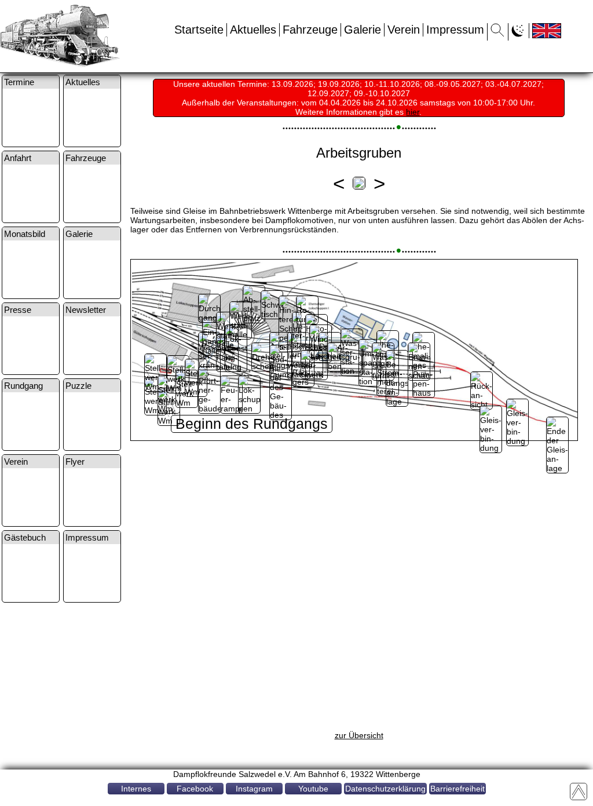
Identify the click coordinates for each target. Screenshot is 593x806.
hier (412, 111)
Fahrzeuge (310, 29)
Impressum (455, 29)
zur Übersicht (359, 735)
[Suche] (497, 33)
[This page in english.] (546, 30)
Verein (403, 29)
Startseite (199, 29)
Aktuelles (253, 29)
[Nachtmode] (518, 33)
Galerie (362, 29)
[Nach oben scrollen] (578, 791)
